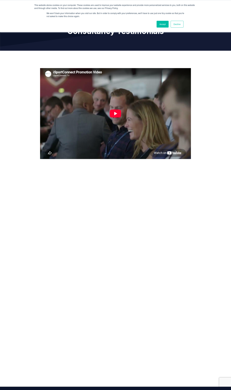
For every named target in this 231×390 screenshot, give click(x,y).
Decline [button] (177, 24)
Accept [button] (162, 24)
